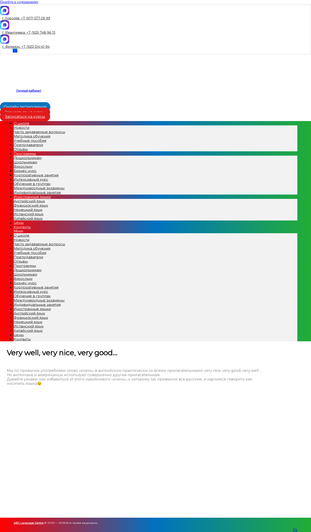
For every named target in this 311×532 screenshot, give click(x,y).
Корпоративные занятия (36, 175)
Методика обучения (32, 136)
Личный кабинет (28, 90)
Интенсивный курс (31, 179)
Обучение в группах (32, 184)
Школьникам (25, 162)
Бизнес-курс (25, 171)
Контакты (22, 227)
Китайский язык (28, 218)
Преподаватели (28, 145)
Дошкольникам (27, 158)
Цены (19, 335)
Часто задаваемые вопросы (39, 132)
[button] (25, 18)
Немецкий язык (28, 210)
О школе (21, 123)
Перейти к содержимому (19, 2)
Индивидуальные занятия (37, 304)
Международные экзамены (39, 188)
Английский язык (29, 201)
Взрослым (23, 166)
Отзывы (21, 261)
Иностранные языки (32, 197)
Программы (25, 153)
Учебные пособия (30, 140)
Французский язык (31, 205)
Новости (21, 127)
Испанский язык (28, 214)
